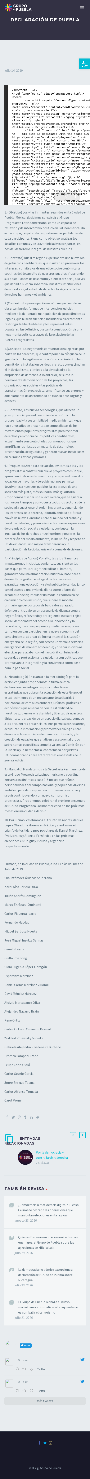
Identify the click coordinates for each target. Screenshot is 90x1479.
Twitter (41, 1369)
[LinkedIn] (31, 1117)
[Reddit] (37, 1117)
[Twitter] (13, 1117)
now (25, 1360)
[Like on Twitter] (32, 1369)
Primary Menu (82, 8)
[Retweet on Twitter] (25, 1369)
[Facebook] (7, 1117)
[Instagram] (50, 1443)
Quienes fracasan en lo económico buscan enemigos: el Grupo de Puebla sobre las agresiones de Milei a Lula (48, 1242)
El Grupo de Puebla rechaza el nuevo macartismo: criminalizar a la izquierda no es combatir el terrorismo (48, 1307)
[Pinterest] (19, 1117)
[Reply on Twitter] (17, 1369)
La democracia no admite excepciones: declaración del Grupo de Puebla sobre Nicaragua (45, 1274)
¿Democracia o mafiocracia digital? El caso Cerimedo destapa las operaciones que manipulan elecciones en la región (48, 1210)
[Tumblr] (25, 1117)
